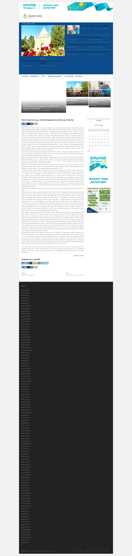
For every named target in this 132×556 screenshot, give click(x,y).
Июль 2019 (24, 511)
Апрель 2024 (24, 363)
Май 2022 (23, 423)
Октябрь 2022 (24, 410)
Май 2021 (23, 454)
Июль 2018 (24, 542)
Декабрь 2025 (24, 311)
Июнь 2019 (24, 514)
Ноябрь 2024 (24, 345)
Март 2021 (24, 459)
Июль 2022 (24, 417)
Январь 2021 (24, 464)
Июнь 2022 (24, 420)
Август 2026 (24, 290)
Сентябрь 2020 (25, 475)
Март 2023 (24, 397)
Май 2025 (23, 329)
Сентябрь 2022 (25, 412)
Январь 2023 (24, 402)
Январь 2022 (24, 433)
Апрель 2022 (24, 425)
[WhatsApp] (42, 263)
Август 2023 (24, 384)
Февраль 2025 (24, 337)
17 (89, 142)
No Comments (53, 65)
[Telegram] (47, 263)
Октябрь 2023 (24, 378)
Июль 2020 (24, 480)
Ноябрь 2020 (24, 469)
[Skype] (44, 263)
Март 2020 (24, 490)
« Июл (88, 151)
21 (101, 142)
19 (95, 142)
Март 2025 (24, 334)
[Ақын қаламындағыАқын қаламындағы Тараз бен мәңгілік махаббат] (43, 40)
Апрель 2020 (24, 488)
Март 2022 (24, 428)
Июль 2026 (24, 293)
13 (98, 139)
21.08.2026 (45, 65)
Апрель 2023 (24, 394)
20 (98, 142)
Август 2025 (24, 321)
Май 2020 (23, 485)
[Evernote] (36, 263)
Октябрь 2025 (24, 316)
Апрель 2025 (24, 332)
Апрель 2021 (24, 456)
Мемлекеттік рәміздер (54, 76)
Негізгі (73, 550)
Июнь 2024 (24, 358)
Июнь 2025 (24, 326)
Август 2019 (24, 508)
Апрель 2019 (24, 519)
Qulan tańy (35, 16)
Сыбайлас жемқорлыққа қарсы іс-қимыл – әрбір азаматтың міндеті (89, 52)
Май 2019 (23, 516)
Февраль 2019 (24, 524)
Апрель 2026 (24, 300)
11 (92, 139)
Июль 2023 (24, 386)
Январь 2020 (24, 495)
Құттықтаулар (69, 76)
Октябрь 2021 (24, 441)
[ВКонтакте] (22, 263)
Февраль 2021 (24, 462)
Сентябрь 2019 (25, 506)
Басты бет (25, 76)
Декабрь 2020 (24, 467)
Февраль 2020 (24, 493)
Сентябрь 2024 (25, 350)
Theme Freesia (35, 551)
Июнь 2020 (24, 482)
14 (101, 139)
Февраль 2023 (24, 399)
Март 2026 (24, 303)
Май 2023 (23, 391)
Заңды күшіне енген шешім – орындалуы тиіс (89, 37)
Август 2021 (24, 446)
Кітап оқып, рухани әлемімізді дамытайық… (96, 26)
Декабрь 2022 (24, 404)
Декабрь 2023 (24, 373)
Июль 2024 (24, 355)
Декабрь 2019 (24, 498)
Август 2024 (24, 352)
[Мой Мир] (28, 263)
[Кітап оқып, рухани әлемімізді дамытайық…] (73, 29)
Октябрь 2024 (24, 347)
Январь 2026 (24, 308)
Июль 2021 (24, 449)
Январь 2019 (24, 527)
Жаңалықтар (43, 58)
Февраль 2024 (24, 368)
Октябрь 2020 (24, 472)
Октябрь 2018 (24, 534)
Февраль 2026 (24, 306)
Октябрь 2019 (24, 503)
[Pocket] (33, 263)
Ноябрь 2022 (24, 407)
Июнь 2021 (24, 451)
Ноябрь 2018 (24, 532)
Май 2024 (23, 360)
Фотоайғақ (78, 76)
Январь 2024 (24, 371)
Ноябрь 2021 (24, 438)
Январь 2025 (24, 339)
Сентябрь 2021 (25, 443)
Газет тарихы (79, 550)
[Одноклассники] (25, 263)
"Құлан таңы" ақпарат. (27, 65)
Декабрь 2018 (24, 529)
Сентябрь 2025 (25, 319)
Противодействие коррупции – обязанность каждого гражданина (89, 44)
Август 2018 (24, 540)
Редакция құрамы (106, 550)
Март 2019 (24, 521)
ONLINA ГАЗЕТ (88, 550)
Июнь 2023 (24, 389)
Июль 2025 (24, 324)
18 (92, 142)
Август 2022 (24, 415)
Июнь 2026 (24, 295)
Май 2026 (23, 298)
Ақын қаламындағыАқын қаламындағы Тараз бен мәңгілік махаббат (43, 62)
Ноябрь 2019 (24, 501)
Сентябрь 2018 (25, 537)
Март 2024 (24, 365)
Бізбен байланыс (97, 550)
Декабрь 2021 (24, 436)
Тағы (43, 76)
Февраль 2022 (24, 430)
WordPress (41, 551)
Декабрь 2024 (24, 342)
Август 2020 (24, 477)
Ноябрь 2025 (24, 313)
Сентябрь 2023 (25, 381)
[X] (31, 263)
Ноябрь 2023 (24, 376)
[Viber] (39, 263)
